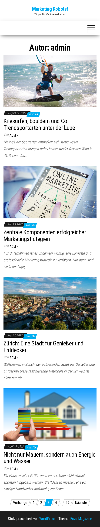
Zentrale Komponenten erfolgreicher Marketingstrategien (44, 235)
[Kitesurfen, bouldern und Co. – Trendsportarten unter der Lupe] (50, 81)
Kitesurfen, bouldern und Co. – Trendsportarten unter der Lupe (39, 124)
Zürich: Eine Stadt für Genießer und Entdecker (43, 347)
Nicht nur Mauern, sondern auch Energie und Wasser (49, 458)
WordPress (47, 519)
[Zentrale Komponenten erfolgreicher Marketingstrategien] (50, 192)
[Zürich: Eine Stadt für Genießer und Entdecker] (50, 303)
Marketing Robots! (50, 9)
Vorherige (20, 502)
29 (67, 502)
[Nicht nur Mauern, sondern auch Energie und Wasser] (50, 414)
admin (14, 135)
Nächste (81, 502)
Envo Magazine (81, 519)
